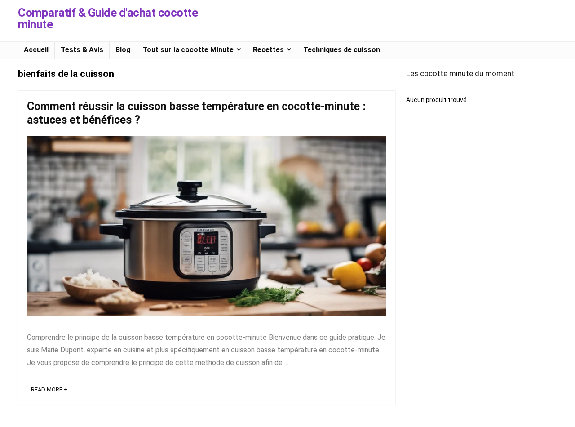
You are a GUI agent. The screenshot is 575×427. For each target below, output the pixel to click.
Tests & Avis (82, 49)
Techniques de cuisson (341, 49)
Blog (123, 49)
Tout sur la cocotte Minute (188, 49)
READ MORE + (49, 389)
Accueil (36, 49)
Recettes (268, 49)
